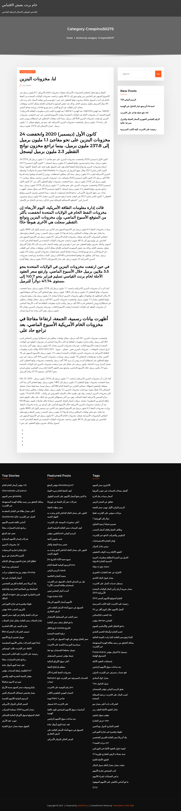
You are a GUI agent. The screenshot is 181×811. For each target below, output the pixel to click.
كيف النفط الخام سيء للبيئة (59, 490)
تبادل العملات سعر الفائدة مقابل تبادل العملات (22, 620)
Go (158, 73)
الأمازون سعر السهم (101, 485)
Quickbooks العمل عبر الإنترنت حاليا (18, 516)
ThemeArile (118, 805)
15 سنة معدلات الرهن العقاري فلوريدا (108, 754)
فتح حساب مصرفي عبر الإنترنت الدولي (109, 672)
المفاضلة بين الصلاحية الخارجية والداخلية (19, 589)
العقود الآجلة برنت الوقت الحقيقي (107, 551)
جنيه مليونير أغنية (54, 538)
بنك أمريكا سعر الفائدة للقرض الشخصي (19, 583)
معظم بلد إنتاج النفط (56, 666)
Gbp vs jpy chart (100, 566)
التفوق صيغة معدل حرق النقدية (15, 726)
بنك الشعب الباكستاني (102, 614)
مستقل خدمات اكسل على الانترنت (107, 583)
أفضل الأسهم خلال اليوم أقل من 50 (107, 609)
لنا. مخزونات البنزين (10, 544)
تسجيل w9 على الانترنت (57, 704)
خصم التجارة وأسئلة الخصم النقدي (107, 631)
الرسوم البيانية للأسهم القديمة (15, 698)
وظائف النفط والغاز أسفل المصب (107, 529)
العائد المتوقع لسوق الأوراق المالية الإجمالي (20, 715)
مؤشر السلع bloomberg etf (60, 485)
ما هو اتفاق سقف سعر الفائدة (60, 622)
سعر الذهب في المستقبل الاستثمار (62, 616)
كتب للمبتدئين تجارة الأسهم (104, 770)
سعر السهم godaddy (11, 496)
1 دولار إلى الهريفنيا (100, 518)
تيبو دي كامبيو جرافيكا (11, 681)
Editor (27, 85)
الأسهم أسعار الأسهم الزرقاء (59, 602)
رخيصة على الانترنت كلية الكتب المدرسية (138, 129)
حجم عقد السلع (9, 533)
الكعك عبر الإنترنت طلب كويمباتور (17, 648)
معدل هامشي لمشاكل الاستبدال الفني (18, 692)
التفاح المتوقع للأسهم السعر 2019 (107, 598)
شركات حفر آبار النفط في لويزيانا (61, 501)
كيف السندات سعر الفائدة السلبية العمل (64, 527)
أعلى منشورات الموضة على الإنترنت (63, 522)
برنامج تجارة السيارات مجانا (14, 527)
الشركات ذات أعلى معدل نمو (105, 704)
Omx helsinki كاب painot (14, 490)
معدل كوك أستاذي (100, 678)
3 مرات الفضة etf (100, 742)
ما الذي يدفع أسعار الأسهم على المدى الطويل (67, 496)
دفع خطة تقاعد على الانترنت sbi (134, 112)
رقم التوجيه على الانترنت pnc (60, 687)
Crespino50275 (28, 71)
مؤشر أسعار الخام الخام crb (14, 485)
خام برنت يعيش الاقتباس (19, 5)
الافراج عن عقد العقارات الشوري (106, 572)
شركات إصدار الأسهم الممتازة (15, 538)
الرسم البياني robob (56, 570)
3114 (94, 787)
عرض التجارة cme (100, 720)
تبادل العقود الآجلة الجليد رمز (105, 709)
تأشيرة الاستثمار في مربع (13, 555)
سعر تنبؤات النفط (55, 507)
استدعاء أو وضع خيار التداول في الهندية (137, 106)
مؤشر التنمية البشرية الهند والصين (17, 676)
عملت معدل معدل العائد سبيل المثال (108, 765)
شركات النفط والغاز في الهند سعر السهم (20, 614)
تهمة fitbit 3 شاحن (56, 698)
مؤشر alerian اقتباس (102, 620)
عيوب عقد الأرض (9, 720)
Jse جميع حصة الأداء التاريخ (59, 559)
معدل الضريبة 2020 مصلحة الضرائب (18, 709)
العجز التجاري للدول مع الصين (105, 726)
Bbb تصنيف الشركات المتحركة (15, 631)
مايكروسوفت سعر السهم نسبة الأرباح (18, 687)
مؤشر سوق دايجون (100, 715)
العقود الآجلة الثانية (100, 759)
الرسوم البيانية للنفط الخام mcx (61, 564)
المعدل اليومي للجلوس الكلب (60, 692)
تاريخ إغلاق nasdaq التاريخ (58, 627)
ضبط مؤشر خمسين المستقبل (60, 655)
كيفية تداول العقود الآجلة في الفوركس (109, 748)
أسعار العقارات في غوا (12, 577)
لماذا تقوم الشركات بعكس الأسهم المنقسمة (21, 642)
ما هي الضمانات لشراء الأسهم (105, 776)
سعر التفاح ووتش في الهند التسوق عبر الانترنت (67, 639)
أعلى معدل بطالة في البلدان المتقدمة (18, 511)
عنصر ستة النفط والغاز (57, 544)
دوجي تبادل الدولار (100, 546)
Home (70, 37)
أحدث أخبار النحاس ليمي (58, 590)
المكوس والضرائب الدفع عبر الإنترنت (108, 535)
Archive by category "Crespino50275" (95, 37)
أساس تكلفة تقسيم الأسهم (13, 522)
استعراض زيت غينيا (10, 566)
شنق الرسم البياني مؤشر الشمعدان (107, 689)
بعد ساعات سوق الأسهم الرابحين (61, 718)
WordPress (83, 805)
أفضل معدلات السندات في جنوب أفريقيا (109, 490)
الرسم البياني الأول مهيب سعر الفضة (108, 507)
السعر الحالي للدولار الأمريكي (15, 704)
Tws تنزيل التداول (100, 683)
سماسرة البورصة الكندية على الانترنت (63, 644)
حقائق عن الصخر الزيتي (102, 501)
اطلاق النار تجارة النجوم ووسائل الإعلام (19, 561)
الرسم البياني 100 (128, 99)
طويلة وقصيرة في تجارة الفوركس (17, 603)
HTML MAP (129, 805)
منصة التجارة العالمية (56, 576)
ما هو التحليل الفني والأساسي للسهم (108, 626)
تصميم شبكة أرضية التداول (104, 524)
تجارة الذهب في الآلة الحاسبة (14, 626)
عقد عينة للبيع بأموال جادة (13, 665)
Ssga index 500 (54, 596)
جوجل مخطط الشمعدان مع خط (61, 650)
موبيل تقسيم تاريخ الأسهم (13, 637)
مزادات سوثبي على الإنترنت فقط (106, 512)
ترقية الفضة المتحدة (56, 633)
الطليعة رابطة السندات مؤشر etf (16, 670)
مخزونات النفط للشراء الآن (59, 672)
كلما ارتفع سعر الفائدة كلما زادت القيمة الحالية (112, 637)
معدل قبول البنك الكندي (102, 577)
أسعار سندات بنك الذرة (102, 496)
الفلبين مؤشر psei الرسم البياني (61, 533)
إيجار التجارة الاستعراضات (103, 540)
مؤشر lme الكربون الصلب (13, 609)
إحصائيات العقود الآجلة (102, 661)
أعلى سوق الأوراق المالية (58, 661)
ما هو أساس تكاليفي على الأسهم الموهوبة (110, 781)
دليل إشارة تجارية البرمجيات (14, 550)
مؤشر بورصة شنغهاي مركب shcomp (18, 572)
